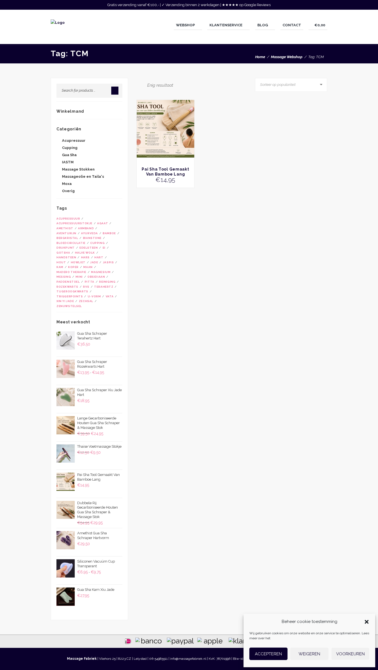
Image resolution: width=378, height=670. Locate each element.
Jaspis (108, 262)
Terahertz (103, 286)
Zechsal (86, 301)
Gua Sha (69, 155)
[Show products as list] (143, 85)
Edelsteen (88, 247)
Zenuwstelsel (69, 306)
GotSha (63, 252)
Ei (104, 247)
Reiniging (107, 281)
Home (260, 57)
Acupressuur (74, 140)
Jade (94, 262)
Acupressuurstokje (74, 223)
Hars (85, 257)
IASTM (68, 162)
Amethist (64, 228)
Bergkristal (67, 237)
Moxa (67, 184)
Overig (68, 191)
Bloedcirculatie (71, 242)
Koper (73, 267)
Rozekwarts (67, 286)
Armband (86, 228)
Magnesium (100, 272)
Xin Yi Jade (65, 301)
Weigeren (309, 653)
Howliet (78, 262)
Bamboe (109, 233)
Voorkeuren (350, 653)
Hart (98, 257)
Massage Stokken (78, 169)
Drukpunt (65, 247)
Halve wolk (85, 252)
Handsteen (66, 257)
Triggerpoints (69, 296)
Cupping (69, 148)
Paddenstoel (68, 281)
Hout (61, 262)
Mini (79, 276)
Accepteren (268, 653)
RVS (86, 286)
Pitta (89, 281)
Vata (109, 296)
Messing (63, 276)
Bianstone (92, 237)
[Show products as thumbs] (138, 85)
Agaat (102, 223)
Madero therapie (71, 272)
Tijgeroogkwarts (72, 291)
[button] (366, 622)
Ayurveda (89, 233)
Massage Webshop (286, 57)
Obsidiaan (96, 276)
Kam (59, 267)
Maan (87, 267)
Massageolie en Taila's (83, 176)
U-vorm (94, 296)
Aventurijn (66, 233)
